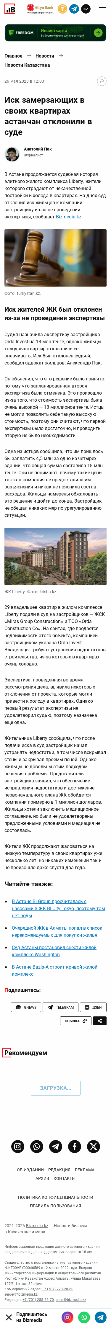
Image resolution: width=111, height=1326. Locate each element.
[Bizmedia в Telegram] (101, 1317)
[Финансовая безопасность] (40, 9)
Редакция (59, 1170)
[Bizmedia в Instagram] (67, 1317)
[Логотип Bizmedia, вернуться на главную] (9, 9)
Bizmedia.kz (68, 217)
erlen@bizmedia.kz (71, 1300)
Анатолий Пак (38, 149)
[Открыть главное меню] (102, 9)
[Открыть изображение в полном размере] (55, 258)
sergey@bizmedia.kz (21, 1294)
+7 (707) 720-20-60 (57, 1289)
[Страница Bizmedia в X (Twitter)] (93, 1146)
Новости (45, 56)
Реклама (84, 1170)
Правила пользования (55, 1206)
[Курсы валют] (62, 9)
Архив (42, 1178)
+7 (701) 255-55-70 (38, 1300)
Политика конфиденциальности (55, 1197)
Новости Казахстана (27, 65)
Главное (13, 56)
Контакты (64, 1178)
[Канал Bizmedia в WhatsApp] (36, 1146)
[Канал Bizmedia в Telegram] (55, 1146)
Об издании (30, 1170)
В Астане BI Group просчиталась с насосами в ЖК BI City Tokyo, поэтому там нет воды (58, 908)
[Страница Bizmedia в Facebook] (74, 1146)
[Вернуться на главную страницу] (102, 81)
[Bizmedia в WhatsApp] (84, 1317)
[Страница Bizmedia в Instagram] (17, 1146)
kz (85, 9)
